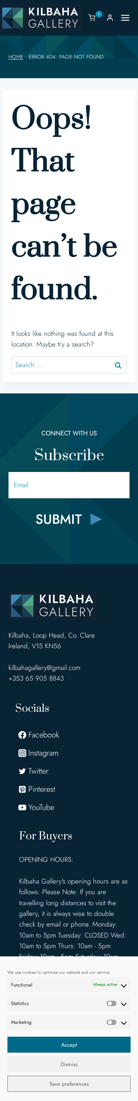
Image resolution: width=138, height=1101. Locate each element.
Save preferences (69, 1084)
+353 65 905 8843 (36, 678)
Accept (69, 1045)
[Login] (110, 17)
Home (15, 57)
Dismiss (69, 1064)
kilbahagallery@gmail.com (44, 667)
